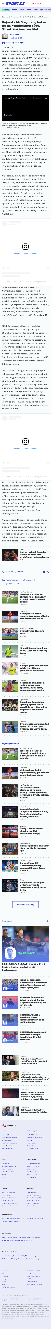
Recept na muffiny (33, 1166)
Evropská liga (25, 843)
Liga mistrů (24, 699)
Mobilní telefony (7, 1256)
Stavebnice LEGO (18, 1256)
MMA (22, 549)
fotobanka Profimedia (9, 1301)
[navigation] (3, 3)
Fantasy (6, 10)
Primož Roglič (31, 1146)
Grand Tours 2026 (32, 1148)
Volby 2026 (5, 1135)
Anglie (22, 663)
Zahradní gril (22, 1240)
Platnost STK (31, 1206)
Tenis (29, 10)
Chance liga (6, 1163)
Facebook (5, 1276)
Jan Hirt (29, 1140)
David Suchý (14, 35)
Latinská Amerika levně (9, 1203)
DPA (38, 1299)
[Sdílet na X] (48, 571)
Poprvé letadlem (7, 1195)
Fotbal (14, 10)
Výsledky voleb (7, 1140)
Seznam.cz (36, 3)
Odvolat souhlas (32, 1281)
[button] (46, 98)
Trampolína (22, 1237)
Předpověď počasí (15, 1218)
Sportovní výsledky (27, 628)
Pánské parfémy (34, 1259)
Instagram (5, 1279)
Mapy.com (5, 1218)
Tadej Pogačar (31, 1143)
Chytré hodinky (23, 1259)
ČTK (35, 1299)
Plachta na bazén (12, 1237)
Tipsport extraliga (7, 1169)
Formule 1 (5, 1174)
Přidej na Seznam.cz (8, 1287)
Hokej (22, 10)
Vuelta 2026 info (32, 1135)
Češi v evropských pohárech (11, 1221)
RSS (3, 1273)
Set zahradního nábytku (9, 1240)
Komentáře (7, 921)
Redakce (4, 1271)
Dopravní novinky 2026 (34, 1198)
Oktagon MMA (8, 583)
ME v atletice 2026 (8, 1172)
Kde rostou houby (27, 1218)
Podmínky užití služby (34, 1271)
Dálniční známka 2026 (34, 1195)
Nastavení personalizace (34, 1284)
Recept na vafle (32, 1174)
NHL (3, 1177)
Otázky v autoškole (33, 1203)
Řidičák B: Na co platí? (34, 1200)
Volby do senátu (7, 1146)
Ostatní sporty (25, 860)
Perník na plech (32, 1177)
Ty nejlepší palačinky (33, 1163)
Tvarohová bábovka (33, 1172)
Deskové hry (6, 1259)
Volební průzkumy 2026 (9, 1137)
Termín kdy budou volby (10, 1143)
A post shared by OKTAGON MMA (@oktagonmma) (25, 282)
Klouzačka (37, 1237)
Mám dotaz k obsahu (33, 1276)
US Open (23, 646)
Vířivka (29, 1240)
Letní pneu (40, 1256)
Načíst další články (25, 904)
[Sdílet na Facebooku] (44, 571)
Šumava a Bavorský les (9, 1198)
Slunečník (30, 1237)
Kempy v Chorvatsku (8, 1192)
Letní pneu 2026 (32, 1192)
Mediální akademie (33, 1279)
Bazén (4, 1237)
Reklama (5, 1284)
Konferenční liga (26, 592)
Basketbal (23, 611)
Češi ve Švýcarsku (7, 1200)
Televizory (14, 1259)
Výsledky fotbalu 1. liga (9, 1166)
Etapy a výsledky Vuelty (34, 1137)
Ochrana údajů (31, 1273)
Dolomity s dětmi (7, 1206)
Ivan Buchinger (26, 580)
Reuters (42, 1299)
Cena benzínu (38, 1218)
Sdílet (17, 43)
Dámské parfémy (30, 1256)
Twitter (4, 1281)
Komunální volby (7, 1148)
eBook (7, 43)
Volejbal (23, 807)
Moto (36, 10)
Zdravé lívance (31, 1169)
